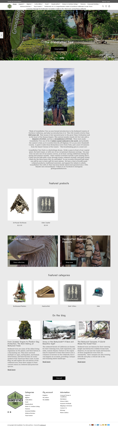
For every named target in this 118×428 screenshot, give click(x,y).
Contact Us (63, 408)
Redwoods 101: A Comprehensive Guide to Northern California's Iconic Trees (68, 6)
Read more (11, 370)
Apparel (27, 395)
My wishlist (46, 399)
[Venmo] (108, 425)
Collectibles (28, 399)
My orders (46, 397)
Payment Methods (65, 403)
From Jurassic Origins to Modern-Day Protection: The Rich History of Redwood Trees (23, 344)
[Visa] (95, 425)
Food (26, 402)
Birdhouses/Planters (19, 306)
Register (45, 395)
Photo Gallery (64, 412)
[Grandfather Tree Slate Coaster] (46, 205)
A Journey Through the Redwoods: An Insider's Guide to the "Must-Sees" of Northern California (56, 9)
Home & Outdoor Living (32, 406)
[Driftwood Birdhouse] (20, 205)
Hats (98, 306)
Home (15, 4)
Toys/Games (29, 415)
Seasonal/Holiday (30, 411)
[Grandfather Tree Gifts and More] (9, 6)
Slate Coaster (46, 223)
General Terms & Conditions (65, 396)
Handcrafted (46, 306)
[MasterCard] (93, 425)
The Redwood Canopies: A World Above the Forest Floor (91, 343)
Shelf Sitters (72, 306)
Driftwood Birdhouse (19, 223)
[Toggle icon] (103, 6)
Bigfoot (27, 397)
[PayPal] (103, 425)
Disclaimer (63, 399)
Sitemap (62, 410)
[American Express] (98, 425)
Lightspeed (43, 425)
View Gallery (59, 49)
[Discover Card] (100, 425)
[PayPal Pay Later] (106, 425)
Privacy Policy (64, 401)
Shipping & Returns (66, 405)
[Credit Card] (90, 425)
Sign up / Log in (106, 1)
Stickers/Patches (30, 413)
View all (59, 378)
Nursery (83, 4)
